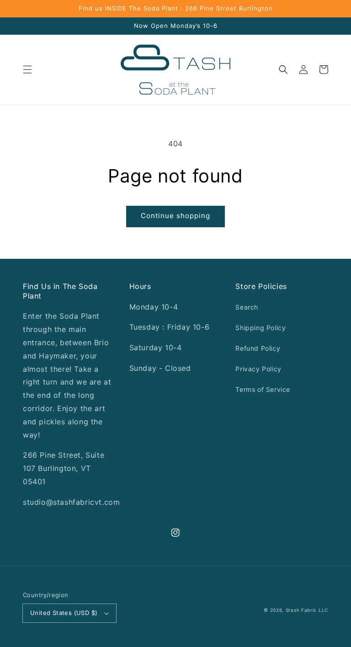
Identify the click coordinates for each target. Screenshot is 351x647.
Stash (293, 610)
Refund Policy (257, 348)
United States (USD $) (63, 612)
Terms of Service (262, 389)
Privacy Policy (258, 369)
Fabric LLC (314, 610)
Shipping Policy (260, 328)
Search (246, 307)
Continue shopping (175, 215)
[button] (27, 69)
